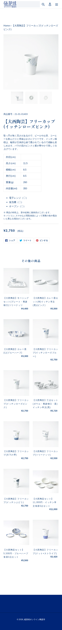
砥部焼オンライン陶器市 (34, 619)
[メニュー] (56, 4)
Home (6, 25)
